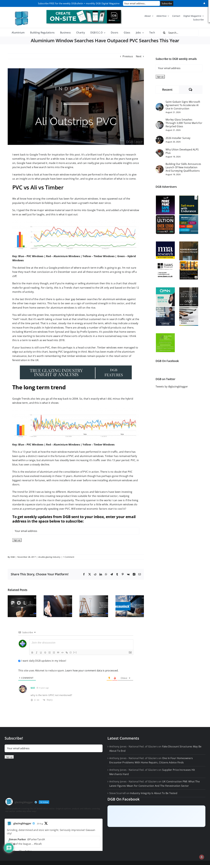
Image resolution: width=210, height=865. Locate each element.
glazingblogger (22, 823)
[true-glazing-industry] (76, 366)
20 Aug (40, 823)
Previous (128, 56)
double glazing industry (49, 557)
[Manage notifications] (201, 857)
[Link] (67, 652)
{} (71, 652)
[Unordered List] (54, 652)
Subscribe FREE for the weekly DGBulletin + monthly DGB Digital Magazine (78, 3)
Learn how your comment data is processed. (91, 670)
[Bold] (32, 652)
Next (138, 56)
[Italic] (36, 652)
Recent (167, 89)
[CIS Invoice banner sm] (84, 11)
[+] (75, 652)
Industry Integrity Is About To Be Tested (153, 793)
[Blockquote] (58, 652)
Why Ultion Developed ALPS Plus (182, 151)
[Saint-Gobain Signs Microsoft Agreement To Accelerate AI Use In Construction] (160, 105)
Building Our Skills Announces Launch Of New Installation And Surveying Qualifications (183, 167)
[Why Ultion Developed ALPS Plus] (160, 151)
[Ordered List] (49, 652)
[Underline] (41, 652)
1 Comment (68, 557)
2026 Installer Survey (178, 138)
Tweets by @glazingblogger (172, 386)
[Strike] (45, 652)
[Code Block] (62, 652)
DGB (13, 557)
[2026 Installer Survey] (160, 138)
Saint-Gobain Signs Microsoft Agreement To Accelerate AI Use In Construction (183, 105)
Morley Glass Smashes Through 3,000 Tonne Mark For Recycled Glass (184, 123)
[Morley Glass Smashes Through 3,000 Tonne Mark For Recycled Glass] (160, 123)
